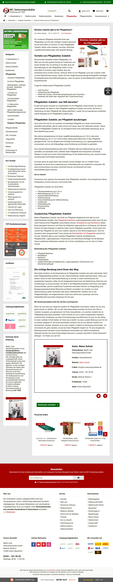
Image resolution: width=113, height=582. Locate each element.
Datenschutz (93, 520)
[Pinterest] (43, 544)
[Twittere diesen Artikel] (99, 396)
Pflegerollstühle (12, 128)
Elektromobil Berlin (95, 502)
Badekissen (10, 70)
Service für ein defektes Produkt (69, 515)
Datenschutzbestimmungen (48, 482)
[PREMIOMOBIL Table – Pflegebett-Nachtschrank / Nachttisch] (70, 428)
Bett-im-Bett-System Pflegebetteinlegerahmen (16, 111)
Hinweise (72, 580)
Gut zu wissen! (66, 520)
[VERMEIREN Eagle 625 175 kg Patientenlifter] (95, 428)
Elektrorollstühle (12, 67)
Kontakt (63, 499)
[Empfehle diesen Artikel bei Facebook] (105, 396)
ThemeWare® (76, 574)
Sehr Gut (61, 580)
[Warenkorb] (107, 11)
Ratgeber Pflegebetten (16, 123)
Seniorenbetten (13, 116)
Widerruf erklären (67, 511)
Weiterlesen (10, 512)
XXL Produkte (11, 135)
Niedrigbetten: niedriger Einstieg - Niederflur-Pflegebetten (16, 87)
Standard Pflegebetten (16, 78)
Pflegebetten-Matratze (66, 220)
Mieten (8, 147)
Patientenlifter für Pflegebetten (84, 233)
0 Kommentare (66, 33)
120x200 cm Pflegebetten (12, 94)
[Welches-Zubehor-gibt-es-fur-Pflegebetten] (92, 52)
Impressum (92, 526)
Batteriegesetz (93, 499)
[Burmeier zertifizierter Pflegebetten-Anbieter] (16, 283)
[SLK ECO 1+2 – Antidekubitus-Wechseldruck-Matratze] (46, 428)
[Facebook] (33, 544)
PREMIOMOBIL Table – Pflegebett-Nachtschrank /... (71, 440)
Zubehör (10, 119)
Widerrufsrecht (66, 508)
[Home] (5, 16)
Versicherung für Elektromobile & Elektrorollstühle (66, 526)
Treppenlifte (10, 139)
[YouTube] (38, 544)
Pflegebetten (11, 74)
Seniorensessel (11, 132)
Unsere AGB (93, 523)
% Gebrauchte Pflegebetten (12, 105)
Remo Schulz (84, 362)
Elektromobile (11, 63)
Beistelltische (82, 223)
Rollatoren (10, 143)
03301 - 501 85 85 (104, 2)
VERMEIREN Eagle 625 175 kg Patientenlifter (95, 440)
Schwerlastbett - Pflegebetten (13, 100)
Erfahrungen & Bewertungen (11, 151)
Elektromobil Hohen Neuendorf (96, 506)
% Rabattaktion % (12, 59)
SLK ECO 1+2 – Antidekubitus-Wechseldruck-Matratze (46, 440)
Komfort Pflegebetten (15, 81)
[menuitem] (107, 11)
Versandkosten (50, 570)
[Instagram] (49, 544)
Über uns (63, 502)
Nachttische (95, 223)
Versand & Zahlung (67, 505)
